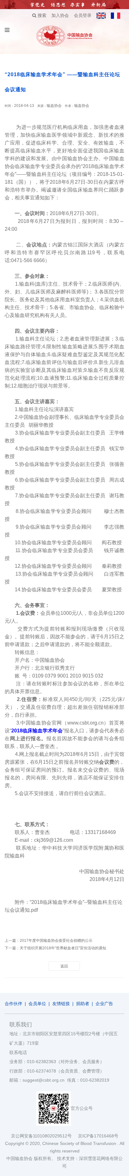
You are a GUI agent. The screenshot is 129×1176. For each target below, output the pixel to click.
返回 (64, 966)
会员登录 (82, 15)
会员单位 (37, 1003)
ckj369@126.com (53, 840)
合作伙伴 (13, 1003)
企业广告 (104, 1003)
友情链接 (61, 1003)
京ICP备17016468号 (98, 1135)
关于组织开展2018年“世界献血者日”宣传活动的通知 (63, 948)
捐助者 (82, 1003)
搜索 (41, 15)
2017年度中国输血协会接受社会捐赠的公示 (56, 940)
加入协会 (60, 15)
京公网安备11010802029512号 (44, 1135)
